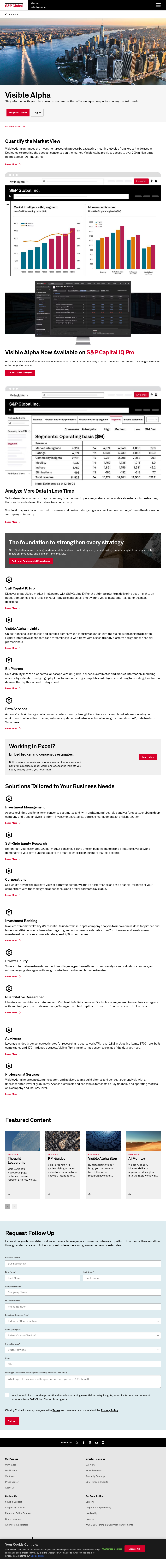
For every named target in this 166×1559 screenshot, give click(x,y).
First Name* (10, 1272)
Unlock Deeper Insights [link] (20, 372)
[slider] (83, 1170)
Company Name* (13, 1286)
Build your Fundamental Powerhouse (31, 561)
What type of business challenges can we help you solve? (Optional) (36, 1372)
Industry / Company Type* (17, 1315)
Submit (12, 1421)
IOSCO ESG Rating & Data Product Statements (109, 1524)
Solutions (13, 14)
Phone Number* (12, 1300)
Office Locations (13, 1519)
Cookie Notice (37, 1555)
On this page (13, 126)
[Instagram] (90, 1442)
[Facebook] (83, 1442)
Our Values (10, 1464)
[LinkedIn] (103, 1442)
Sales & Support (13, 1501)
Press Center (11, 1482)
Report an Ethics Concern (18, 1513)
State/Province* (12, 1344)
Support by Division (15, 1507)
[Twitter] (77, 1442)
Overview (90, 1464)
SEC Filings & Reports (97, 1482)
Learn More (148, 757)
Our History (11, 1470)
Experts (90, 1519)
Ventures (9, 1476)
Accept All (134, 1548)
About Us (9, 1487)
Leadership (91, 1513)
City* (7, 1358)
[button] (7, 1206)
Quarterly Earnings (95, 1476)
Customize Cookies (112, 1548)
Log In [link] (37, 112)
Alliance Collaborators (16, 1524)
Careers (90, 1501)
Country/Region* (13, 1329)
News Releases (93, 1470)
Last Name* (88, 1272)
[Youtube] (96, 1442)
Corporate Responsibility (98, 1507)
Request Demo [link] (18, 112)
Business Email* (12, 1257)
